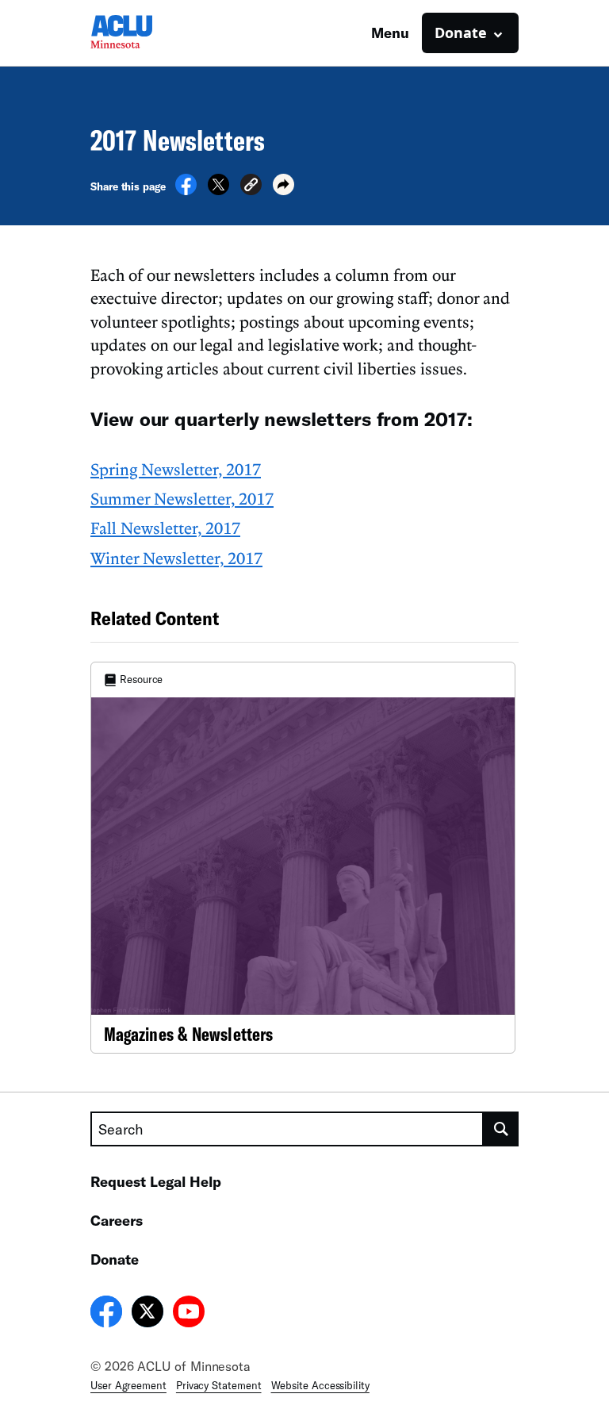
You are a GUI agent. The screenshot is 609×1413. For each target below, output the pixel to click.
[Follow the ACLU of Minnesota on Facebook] (106, 1314)
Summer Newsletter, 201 (177, 498)
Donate (114, 1259)
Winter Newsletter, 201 (172, 557)
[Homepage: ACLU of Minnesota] (145, 33)
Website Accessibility (320, 1385)
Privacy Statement (219, 1385)
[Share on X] (218, 190)
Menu (390, 32)
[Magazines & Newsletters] (303, 858)
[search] (501, 1129)
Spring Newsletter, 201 (171, 469)
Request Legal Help (155, 1181)
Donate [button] (461, 32)
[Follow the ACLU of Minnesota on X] (147, 1314)
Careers (116, 1220)
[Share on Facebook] (186, 190)
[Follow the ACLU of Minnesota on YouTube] (189, 1314)
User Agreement (128, 1385)
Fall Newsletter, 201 (161, 527)
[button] (251, 187)
